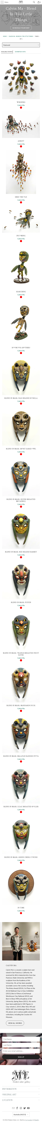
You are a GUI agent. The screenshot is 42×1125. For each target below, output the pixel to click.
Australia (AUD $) (20, 1114)
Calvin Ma (11, 965)
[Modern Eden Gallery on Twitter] (24, 1108)
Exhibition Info (20, 51)
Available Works (7, 51)
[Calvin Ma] (21, 941)
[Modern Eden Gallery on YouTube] (28, 1108)
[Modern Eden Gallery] (21, 2)
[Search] (34, 2)
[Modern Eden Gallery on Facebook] (17, 1108)
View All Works (15, 1023)
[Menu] (1, 2)
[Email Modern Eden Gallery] (13, 1108)
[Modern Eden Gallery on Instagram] (21, 1108)
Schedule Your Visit (21, 28)
